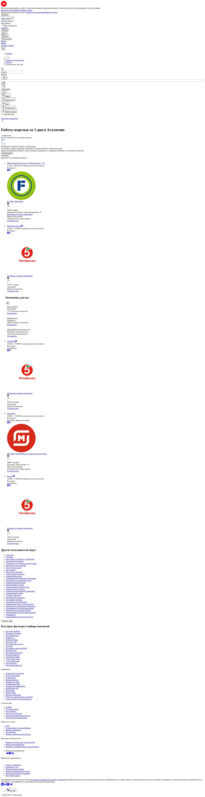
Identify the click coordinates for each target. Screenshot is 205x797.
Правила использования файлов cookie (41, 12)
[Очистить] (4, 77)
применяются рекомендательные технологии (48, 780)
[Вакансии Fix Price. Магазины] (105, 185)
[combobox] (12, 72)
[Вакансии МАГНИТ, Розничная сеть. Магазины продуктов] (105, 438)
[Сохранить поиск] (3, 84)
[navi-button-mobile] (3, 49)
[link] (5, 35)
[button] (3, 41)
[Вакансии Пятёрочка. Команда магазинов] (105, 254)
